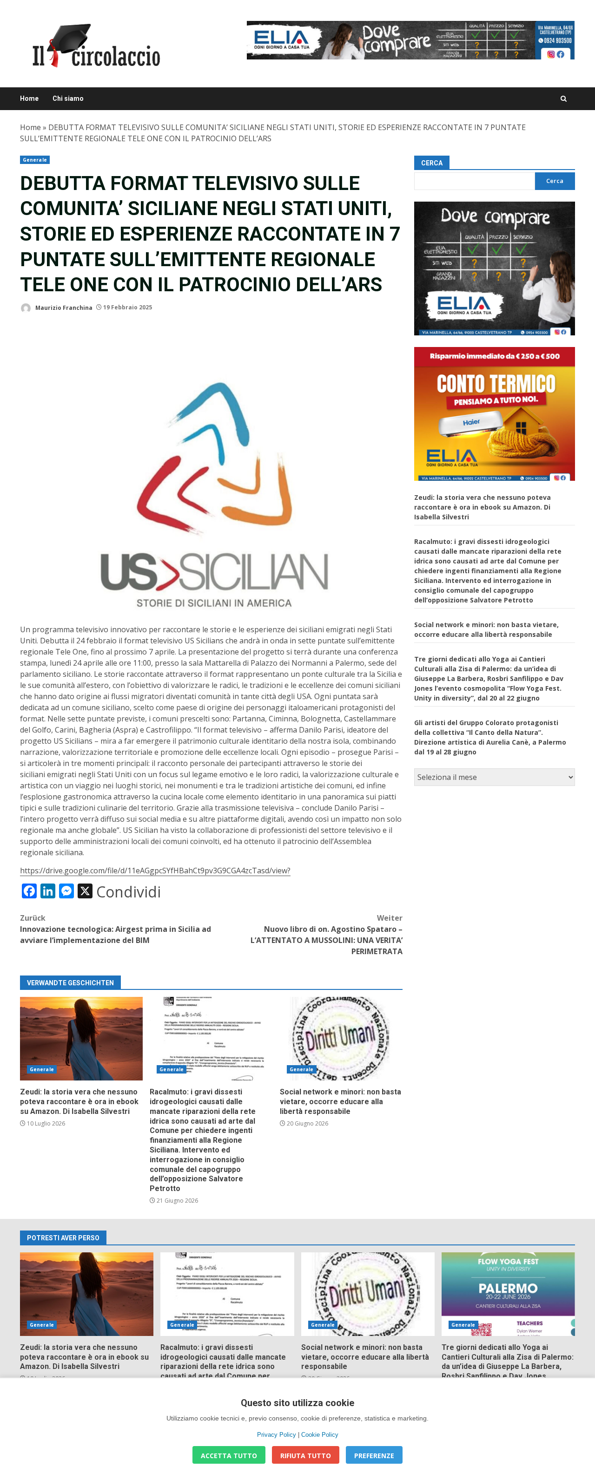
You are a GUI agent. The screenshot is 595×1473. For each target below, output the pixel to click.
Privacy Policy (276, 1434)
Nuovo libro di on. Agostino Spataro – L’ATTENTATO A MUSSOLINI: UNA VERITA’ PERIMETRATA (327, 934)
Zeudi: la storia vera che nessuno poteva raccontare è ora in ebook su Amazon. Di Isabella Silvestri (81, 1038)
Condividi (128, 891)
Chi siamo (68, 98)
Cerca (432, 163)
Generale (35, 160)
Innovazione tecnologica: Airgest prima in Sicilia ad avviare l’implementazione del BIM (115, 929)
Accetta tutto (229, 1455)
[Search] (564, 99)
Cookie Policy (319, 1434)
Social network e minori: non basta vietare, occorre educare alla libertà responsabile (341, 1038)
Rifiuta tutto (305, 1455)
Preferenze (374, 1455)
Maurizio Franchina (63, 307)
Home (29, 98)
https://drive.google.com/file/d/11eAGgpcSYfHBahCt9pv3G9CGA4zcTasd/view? (155, 870)
